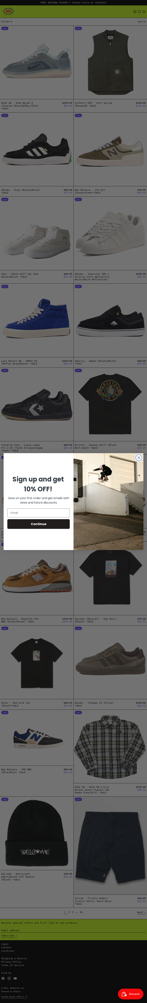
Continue (38, 524)
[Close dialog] (139, 458)
